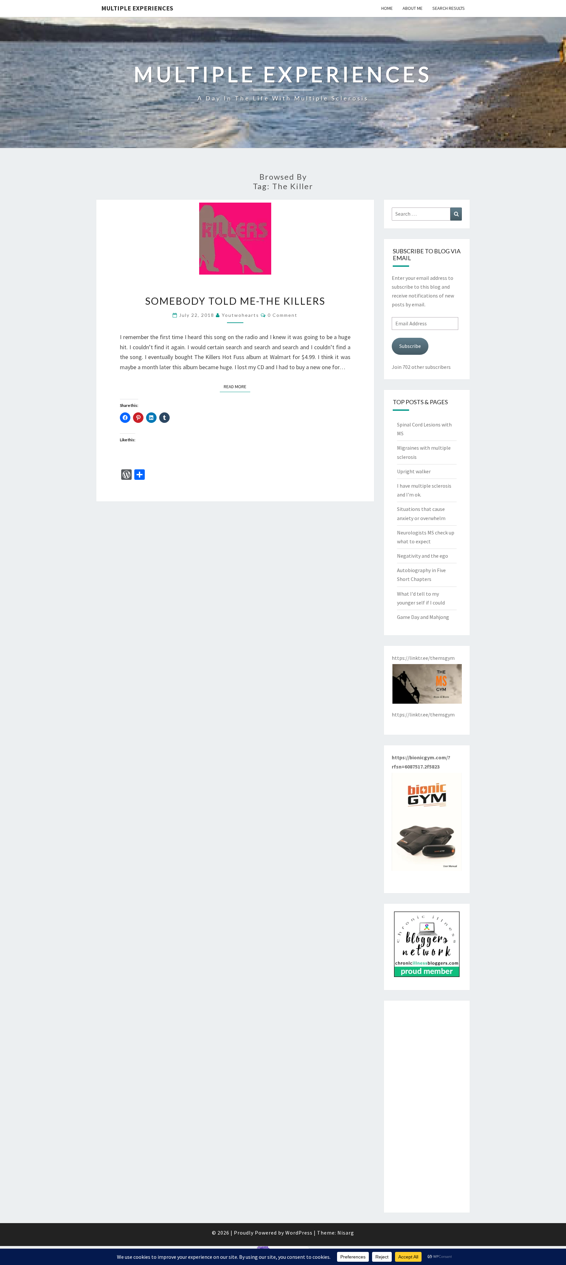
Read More (237, 386)
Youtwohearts (240, 315)
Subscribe (410, 346)
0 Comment (282, 315)
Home (387, 8)
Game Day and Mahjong (423, 617)
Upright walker (414, 471)
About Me (413, 8)
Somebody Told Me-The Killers (235, 301)
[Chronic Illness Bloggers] (427, 946)
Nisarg (345, 1232)
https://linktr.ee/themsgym (423, 714)
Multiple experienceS (137, 8)
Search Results (448, 8)
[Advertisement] (427, 1106)
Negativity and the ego (422, 555)
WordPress (298, 1232)
